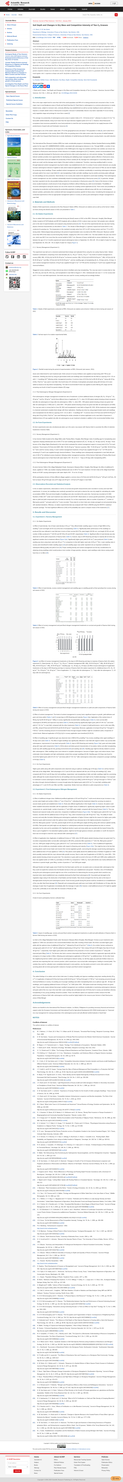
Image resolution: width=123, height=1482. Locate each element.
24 (70, 748)
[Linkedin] (18, 256)
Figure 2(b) (86, 812)
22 (34, 1171)
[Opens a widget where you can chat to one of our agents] (116, 1478)
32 (34, 1236)
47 (34, 1320)
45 (34, 1306)
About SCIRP (59, 1457)
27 (76, 833)
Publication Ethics (107, 1462)
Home (10, 9)
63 (34, 1430)
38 (34, 1271)
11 (34, 1091)
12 (63, 851)
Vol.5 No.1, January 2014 (63, 21)
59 (34, 1398)
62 (34, 1422)
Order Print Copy (11, 115)
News (52, 9)
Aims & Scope (11, 25)
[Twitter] (7, 256)
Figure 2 (85, 717)
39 (34, 1277)
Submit (84, 9)
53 (34, 1355)
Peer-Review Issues (60, 1468)
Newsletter (9, 111)
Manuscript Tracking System (82, 1459)
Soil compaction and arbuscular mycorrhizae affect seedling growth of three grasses (15, 79)
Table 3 (76, 528)
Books (42, 9)
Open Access (106, 1459)
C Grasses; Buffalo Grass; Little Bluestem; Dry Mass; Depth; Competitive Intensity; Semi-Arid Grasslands (65, 80)
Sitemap (36, 1468)
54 (34, 1363)
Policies (105, 1457)
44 (34, 1301)
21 (34, 1161)
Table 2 (64, 226)
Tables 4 (49, 717)
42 (34, 1290)
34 (34, 1244)
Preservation (105, 1465)
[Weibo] (24, 256)
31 (34, 1231)
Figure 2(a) (63, 539)
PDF (54, 37)
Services (73, 9)
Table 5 (68, 536)
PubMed (76, 1042)
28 (80, 886)
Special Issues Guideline (14, 104)
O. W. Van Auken (45, 29)
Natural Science (12, 157)
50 (34, 1333)
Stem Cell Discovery (13, 179)
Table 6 (100, 769)
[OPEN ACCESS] (94, 3)
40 (34, 1279)
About (62, 9)
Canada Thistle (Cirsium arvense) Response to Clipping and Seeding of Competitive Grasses (16, 64)
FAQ (7, 122)
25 (83, 748)
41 (34, 1285)
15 (93, 181)
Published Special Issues (14, 100)
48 (34, 1325)
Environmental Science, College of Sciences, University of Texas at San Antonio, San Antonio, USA (62, 35)
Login (114, 3)
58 (34, 1390)
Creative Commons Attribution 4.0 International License (76, 1449)
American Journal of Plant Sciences (43, 21)
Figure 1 (74, 242)
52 (34, 1347)
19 (47, 553)
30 (34, 1225)
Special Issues (58, 1473)
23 (34, 1180)
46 (34, 1314)
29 (34, 1220)
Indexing (10, 44)
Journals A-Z (38, 1459)
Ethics (56, 1459)
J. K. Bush (36, 29)
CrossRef (69, 1042)
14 (99, 178)
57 (34, 1385)
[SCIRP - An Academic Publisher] (17, 3)
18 (60, 547)
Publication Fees (12, 40)
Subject (36, 1462)
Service (77, 1457)
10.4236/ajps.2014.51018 (44, 37)
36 (34, 1260)
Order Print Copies (79, 1462)
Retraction (105, 1468)
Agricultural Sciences (13, 135)
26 (34, 1198)
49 (34, 1328)
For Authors (57, 1465)
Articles (20, 9)
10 (60, 828)
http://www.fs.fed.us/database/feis (47, 1228)
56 (34, 1376)
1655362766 (13, 274)
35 (34, 1252)
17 (108, 507)
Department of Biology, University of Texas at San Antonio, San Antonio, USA (56, 32)
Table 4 (86, 534)
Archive (9, 32)
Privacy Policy (106, 1470)
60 (34, 1406)
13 (58, 173)
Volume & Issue (78, 1470)
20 (34, 1153)
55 (34, 1371)
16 (79, 224)
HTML (59, 37)
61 (34, 1414)
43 (34, 1296)
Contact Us (9, 118)
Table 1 (72, 209)
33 (34, 1239)
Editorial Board (12, 36)
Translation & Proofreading (82, 1465)
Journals (32, 9)
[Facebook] (12, 256)
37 (34, 1266)
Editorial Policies (59, 1462)
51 (34, 1341)
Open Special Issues (13, 96)
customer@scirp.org (15, 267)
